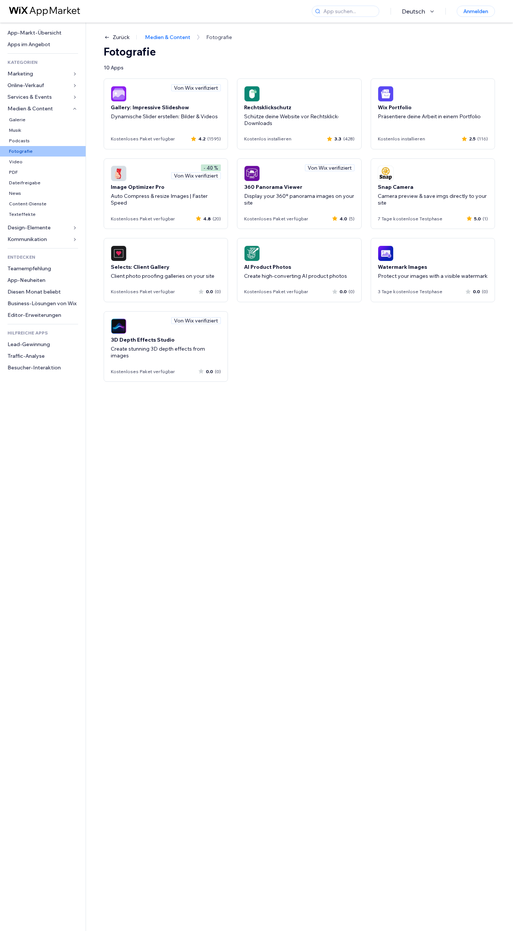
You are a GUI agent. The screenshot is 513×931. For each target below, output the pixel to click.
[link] (43, 33)
